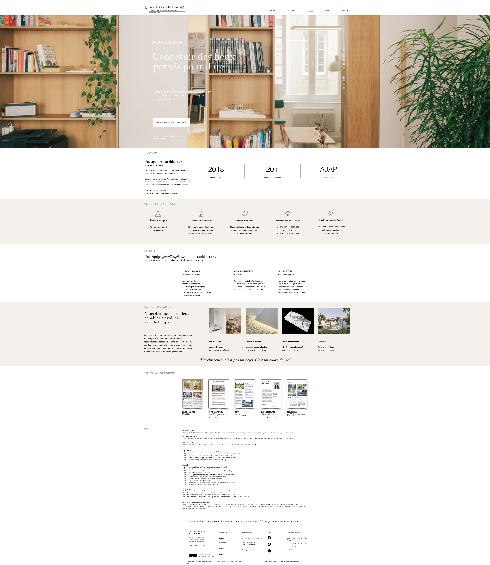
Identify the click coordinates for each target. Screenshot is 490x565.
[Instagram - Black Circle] (269, 544)
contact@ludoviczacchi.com (252, 538)
